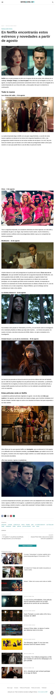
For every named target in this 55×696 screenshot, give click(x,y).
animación (3, 524)
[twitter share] (5, 516)
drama (22, 524)
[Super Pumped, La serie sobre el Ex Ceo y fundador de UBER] (12, 615)
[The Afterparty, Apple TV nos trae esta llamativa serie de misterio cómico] (12, 644)
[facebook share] (2, 516)
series (37, 526)
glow (32, 524)
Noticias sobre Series (11, 25)
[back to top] (52, 693)
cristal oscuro (17, 524)
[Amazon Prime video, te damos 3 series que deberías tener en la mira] (12, 630)
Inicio (2, 25)
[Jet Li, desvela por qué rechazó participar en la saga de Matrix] (12, 672)
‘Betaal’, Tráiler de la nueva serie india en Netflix (37, 581)
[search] (53, 2)
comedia (10, 524)
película (19, 526)
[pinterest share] (11, 516)
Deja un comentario (27, 545)
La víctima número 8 (40, 524)
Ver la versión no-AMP (42, 691)
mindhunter (8, 526)
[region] (27, 13)
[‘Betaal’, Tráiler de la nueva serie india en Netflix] (11, 585)
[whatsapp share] (14, 516)
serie (33, 526)
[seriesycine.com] (27, 2)
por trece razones (26, 526)
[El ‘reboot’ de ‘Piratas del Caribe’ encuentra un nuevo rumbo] (13, 572)
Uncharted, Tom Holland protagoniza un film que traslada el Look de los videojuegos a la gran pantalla (38, 658)
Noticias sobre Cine (29, 596)
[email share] (8, 516)
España (28, 524)
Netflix (14, 526)
